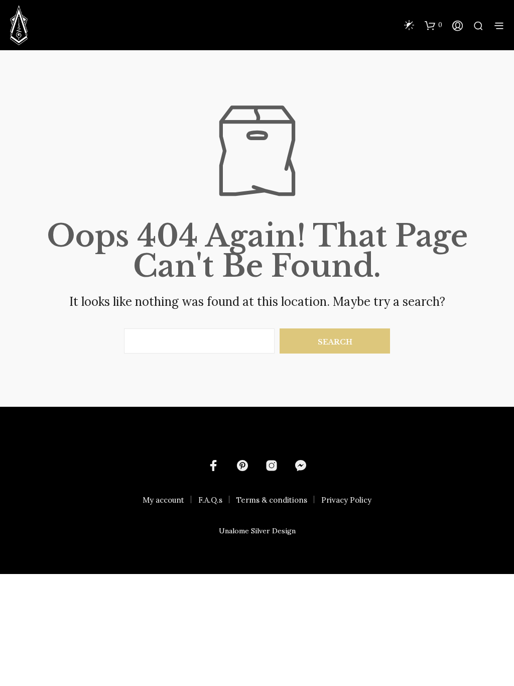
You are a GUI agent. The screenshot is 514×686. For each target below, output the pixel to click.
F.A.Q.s (210, 500)
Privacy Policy (346, 500)
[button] (433, 25)
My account (163, 500)
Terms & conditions (271, 500)
